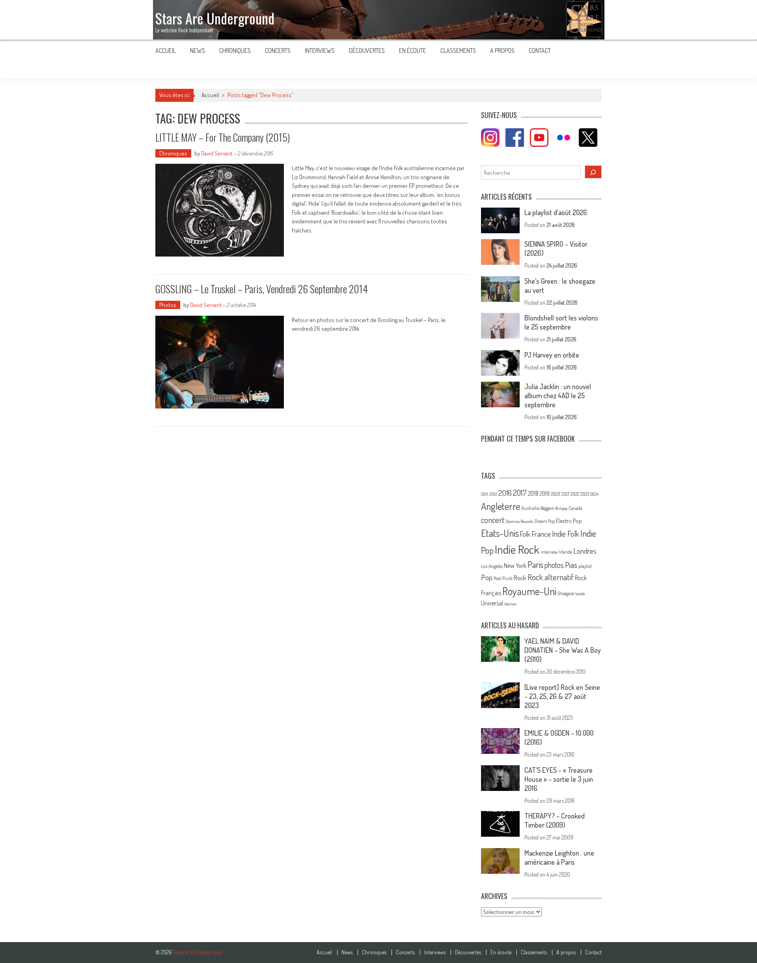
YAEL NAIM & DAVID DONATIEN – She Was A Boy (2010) (562, 650)
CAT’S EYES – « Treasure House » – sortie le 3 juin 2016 (558, 779)
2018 (533, 493)
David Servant (217, 153)
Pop (486, 577)
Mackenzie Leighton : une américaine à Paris (559, 857)
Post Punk (503, 578)
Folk (525, 534)
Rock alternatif (551, 577)
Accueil (165, 50)
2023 (584, 494)
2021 (565, 494)
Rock (520, 577)
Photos (167, 305)
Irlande (565, 552)
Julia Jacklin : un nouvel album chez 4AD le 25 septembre (557, 395)
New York (515, 566)
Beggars (547, 508)
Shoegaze (565, 593)
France (541, 534)
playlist (585, 566)
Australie (530, 508)
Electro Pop (569, 520)
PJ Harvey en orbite (551, 354)
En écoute (412, 50)
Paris (535, 564)
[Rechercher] (593, 171)
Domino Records (519, 521)
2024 (594, 494)
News (197, 50)
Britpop (561, 508)
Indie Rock (517, 549)
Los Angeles (492, 566)
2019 (545, 493)
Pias (571, 564)
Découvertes (367, 50)
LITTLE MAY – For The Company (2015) (222, 137)
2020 (555, 494)
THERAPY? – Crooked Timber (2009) (554, 820)
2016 (505, 493)
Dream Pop (545, 521)
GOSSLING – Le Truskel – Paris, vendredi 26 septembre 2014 (261, 288)
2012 (493, 494)
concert (493, 519)
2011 (484, 494)
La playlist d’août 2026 (555, 212)
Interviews (320, 50)
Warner (510, 604)
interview (549, 552)
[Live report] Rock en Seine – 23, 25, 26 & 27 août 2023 (562, 696)
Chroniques (235, 50)
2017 (520, 492)
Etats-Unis (500, 533)
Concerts (278, 50)
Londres (585, 551)
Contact (540, 50)
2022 (575, 494)
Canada (575, 508)
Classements (458, 50)
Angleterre (500, 506)
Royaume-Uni (529, 591)
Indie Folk (565, 534)
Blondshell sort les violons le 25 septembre (561, 322)
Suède (580, 593)
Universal (492, 603)
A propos (502, 50)
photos (554, 565)
